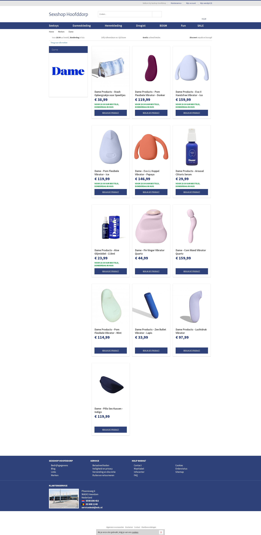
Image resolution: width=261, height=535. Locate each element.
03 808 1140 (91, 504)
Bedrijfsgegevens (59, 465)
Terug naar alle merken (58, 43)
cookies (135, 532)
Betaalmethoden (100, 465)
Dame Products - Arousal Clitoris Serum (190, 172)
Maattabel (139, 468)
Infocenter (139, 471)
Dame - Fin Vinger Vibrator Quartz (149, 252)
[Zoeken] (157, 14)
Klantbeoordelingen (149, 527)
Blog (53, 468)
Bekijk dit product (110, 113)
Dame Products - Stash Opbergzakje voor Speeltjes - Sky (109, 93)
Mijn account (191, 3)
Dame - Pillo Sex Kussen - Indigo (108, 410)
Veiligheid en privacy (102, 468)
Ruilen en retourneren (103, 475)
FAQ (136, 475)
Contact (138, 465)
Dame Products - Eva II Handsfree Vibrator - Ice (189, 93)
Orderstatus (181, 468)
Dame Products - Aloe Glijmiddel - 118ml (106, 252)
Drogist (141, 25)
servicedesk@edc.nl (92, 507)
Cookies (179, 465)
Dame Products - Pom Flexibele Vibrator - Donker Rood (150, 93)
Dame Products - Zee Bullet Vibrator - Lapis (150, 331)
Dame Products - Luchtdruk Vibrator (191, 331)
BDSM (163, 25)
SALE (201, 25)
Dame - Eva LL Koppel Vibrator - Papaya (147, 172)
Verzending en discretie (104, 471)
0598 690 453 (92, 500)
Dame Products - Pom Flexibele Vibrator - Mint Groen (108, 331)
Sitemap (179, 471)
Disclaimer (129, 527)
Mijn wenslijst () (206, 3)
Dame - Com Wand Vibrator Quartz (191, 252)
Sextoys (54, 25)
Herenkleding (113, 25)
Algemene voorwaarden (115, 527)
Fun (183, 25)
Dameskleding (82, 25)
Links (53, 471)
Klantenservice (176, 3)
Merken (54, 475)
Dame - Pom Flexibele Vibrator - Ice (106, 172)
